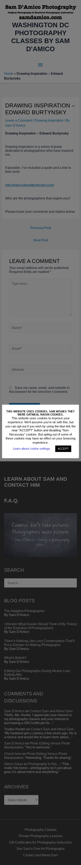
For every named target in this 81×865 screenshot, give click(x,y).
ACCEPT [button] (63, 448)
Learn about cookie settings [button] (31, 448)
